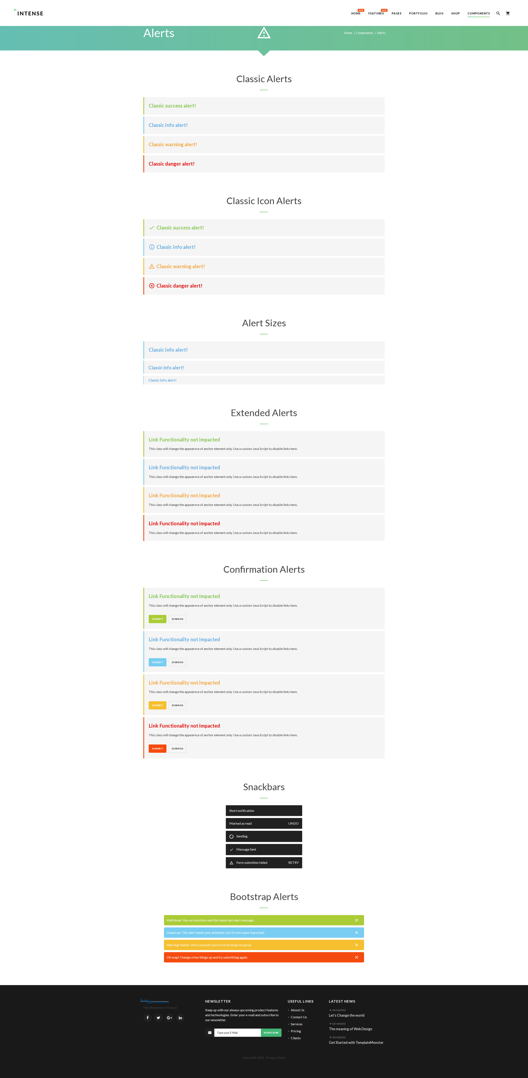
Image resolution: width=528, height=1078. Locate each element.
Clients (296, 1038)
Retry (293, 862)
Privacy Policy (276, 1057)
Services (297, 1024)
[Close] (356, 920)
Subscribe (271, 1032)
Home (348, 33)
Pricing (296, 1031)
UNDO (293, 823)
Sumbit (157, 618)
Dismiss (177, 618)
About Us (297, 1010)
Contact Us (299, 1017)
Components (364, 33)
